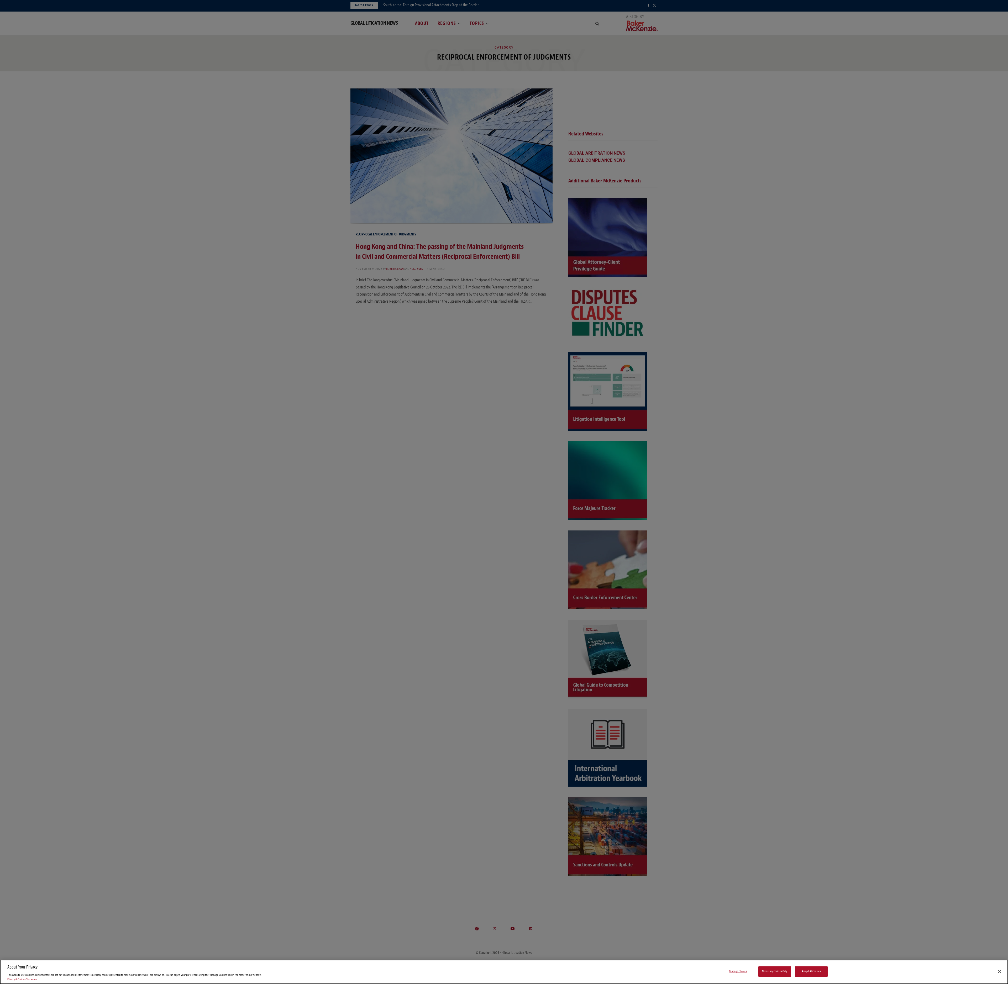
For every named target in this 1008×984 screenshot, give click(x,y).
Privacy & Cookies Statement (22, 979)
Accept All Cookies (811, 972)
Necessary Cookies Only (775, 972)
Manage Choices (738, 972)
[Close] (999, 971)
